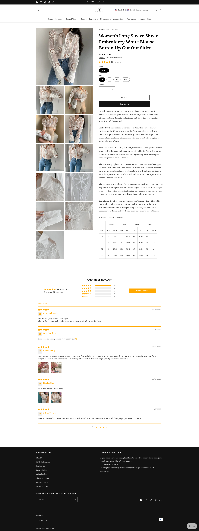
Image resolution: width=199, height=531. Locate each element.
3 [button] (100, 427)
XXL (125, 79)
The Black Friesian (47, 528)
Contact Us (40, 466)
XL (117, 79)
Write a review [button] (142, 291)
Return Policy (41, 470)
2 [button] (96, 427)
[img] (43, 310)
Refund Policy (41, 474)
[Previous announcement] (75, 2)
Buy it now (124, 104)
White (104, 70)
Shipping (102, 57)
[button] (38, 10)
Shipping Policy (42, 478)
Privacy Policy (42, 482)
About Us (39, 458)
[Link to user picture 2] (56, 367)
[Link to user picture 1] (43, 367)
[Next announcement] (124, 2)
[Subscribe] (75, 499)
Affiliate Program (43, 462)
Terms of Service (43, 486)
